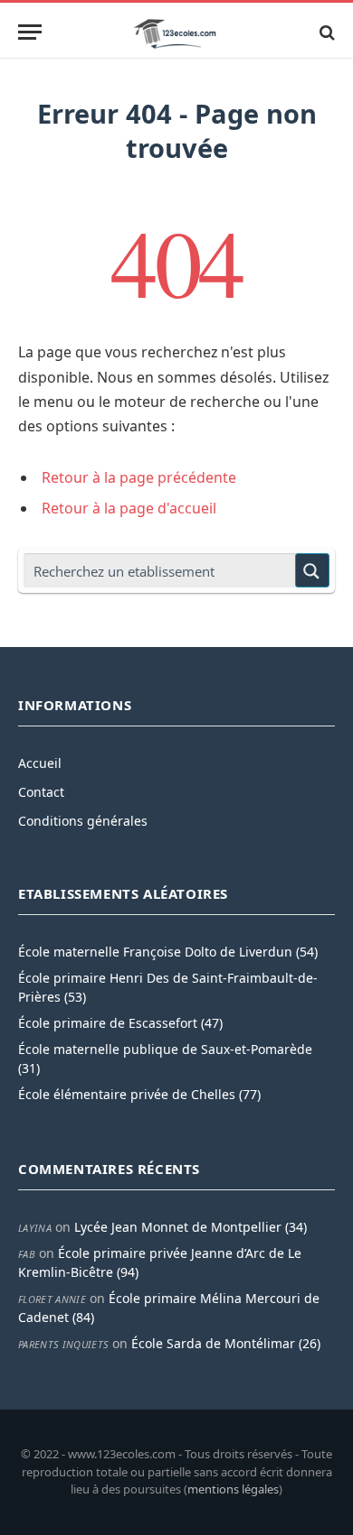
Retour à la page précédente (139, 477)
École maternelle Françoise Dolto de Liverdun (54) (168, 951)
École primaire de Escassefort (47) (120, 1022)
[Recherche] (325, 32)
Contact (41, 791)
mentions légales (233, 1489)
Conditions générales (83, 820)
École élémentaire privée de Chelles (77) (139, 1094)
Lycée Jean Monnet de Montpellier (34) (190, 1226)
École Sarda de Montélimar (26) (225, 1343)
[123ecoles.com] (176, 32)
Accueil (40, 763)
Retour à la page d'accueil (129, 508)
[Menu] (30, 32)
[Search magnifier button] (312, 570)
